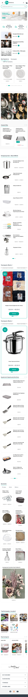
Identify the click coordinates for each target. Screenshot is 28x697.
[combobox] (12, 6)
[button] (9, 85)
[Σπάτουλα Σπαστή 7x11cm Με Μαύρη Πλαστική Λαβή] (7, 409)
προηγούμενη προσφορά (7, 267)
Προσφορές (14, 59)
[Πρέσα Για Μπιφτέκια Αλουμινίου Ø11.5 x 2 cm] (7, 471)
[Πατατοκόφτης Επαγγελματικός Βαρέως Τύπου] (7, 238)
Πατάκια (4, 487)
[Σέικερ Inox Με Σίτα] (7, 189)
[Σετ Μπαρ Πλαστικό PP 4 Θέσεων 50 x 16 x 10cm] (7, 458)
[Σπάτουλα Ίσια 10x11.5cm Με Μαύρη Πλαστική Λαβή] (7, 434)
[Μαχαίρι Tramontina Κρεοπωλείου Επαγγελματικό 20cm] (7, 226)
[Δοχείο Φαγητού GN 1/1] (7, 201)
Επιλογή (14, 313)
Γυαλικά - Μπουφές (23, 622)
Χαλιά (10, 487)
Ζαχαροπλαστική (4, 632)
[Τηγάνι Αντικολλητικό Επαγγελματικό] (7, 177)
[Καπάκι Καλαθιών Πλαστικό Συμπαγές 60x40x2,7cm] (7, 384)
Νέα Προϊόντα (5, 59)
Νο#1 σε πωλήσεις (8, 61)
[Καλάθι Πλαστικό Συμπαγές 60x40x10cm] (7, 397)
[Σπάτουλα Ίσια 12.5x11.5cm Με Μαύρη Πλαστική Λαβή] (7, 421)
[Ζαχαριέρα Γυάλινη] (7, 251)
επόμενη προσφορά (21, 267)
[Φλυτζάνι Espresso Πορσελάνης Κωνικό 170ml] (7, 214)
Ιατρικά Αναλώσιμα (13, 632)
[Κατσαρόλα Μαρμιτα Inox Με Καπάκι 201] (7, 164)
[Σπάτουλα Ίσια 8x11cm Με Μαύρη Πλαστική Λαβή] (7, 446)
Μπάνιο (16, 487)
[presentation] (26, 667)
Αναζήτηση (25, 6)
